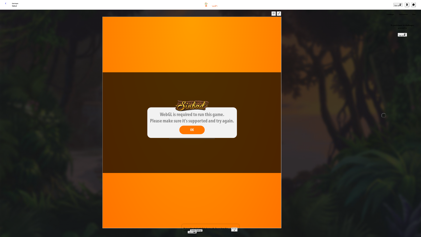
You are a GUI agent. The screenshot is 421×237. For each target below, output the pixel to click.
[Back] (7, 5)
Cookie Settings (196, 230)
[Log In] (407, 5)
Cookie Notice (201, 228)
